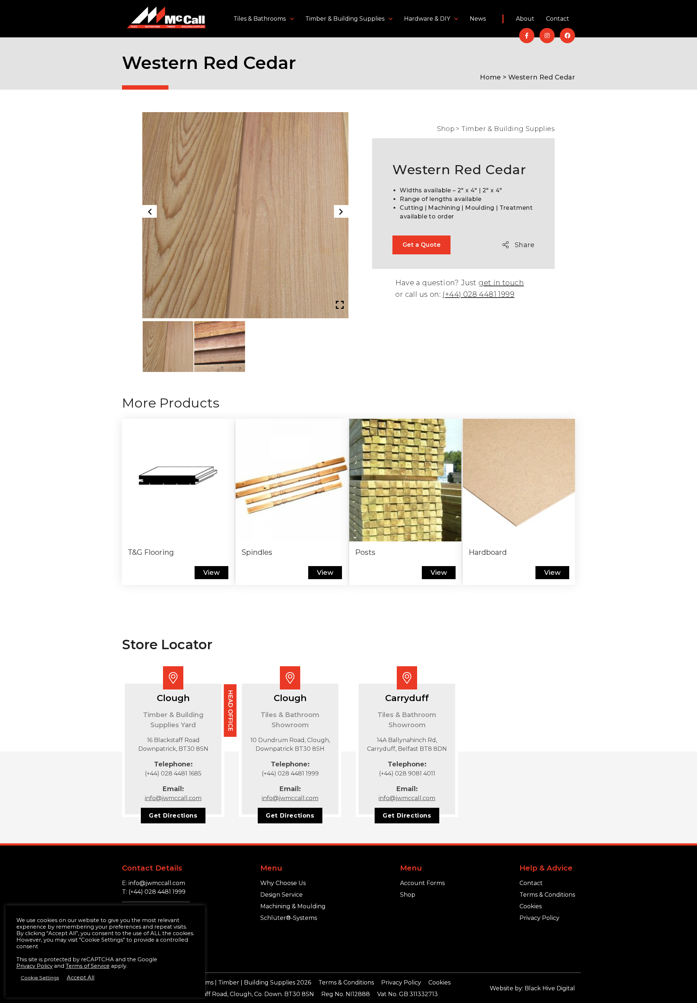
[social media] (526, 35)
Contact (557, 18)
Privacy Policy (539, 917)
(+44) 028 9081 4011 (407, 773)
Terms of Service (88, 966)
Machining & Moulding (293, 906)
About (525, 18)
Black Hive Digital (550, 988)
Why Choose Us (283, 883)
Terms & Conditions (547, 894)
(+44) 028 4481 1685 (173, 773)
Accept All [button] (80, 977)
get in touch (501, 282)
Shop (446, 129)
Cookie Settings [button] (40, 978)
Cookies (530, 906)
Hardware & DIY (427, 18)
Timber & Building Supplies (344, 18)
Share (524, 245)
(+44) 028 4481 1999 (478, 294)
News (478, 18)
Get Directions (173, 815)
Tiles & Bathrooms (259, 18)
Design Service (281, 894)
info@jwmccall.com (173, 798)
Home (490, 77)
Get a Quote (422, 244)
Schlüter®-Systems (288, 917)
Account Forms (422, 883)
